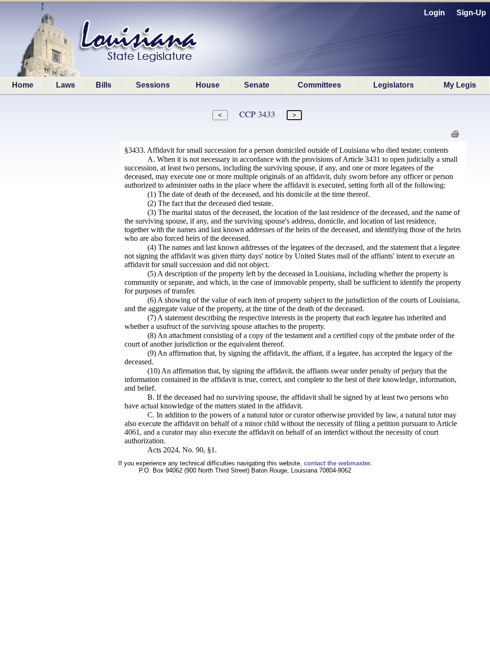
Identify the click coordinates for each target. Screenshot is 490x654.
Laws (65, 85)
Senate (256, 85)
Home (22, 85)
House (208, 85)
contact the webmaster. (338, 463)
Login (434, 13)
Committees (319, 85)
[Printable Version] (454, 137)
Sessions (153, 85)
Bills (103, 85)
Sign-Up (471, 13)
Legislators (393, 85)
